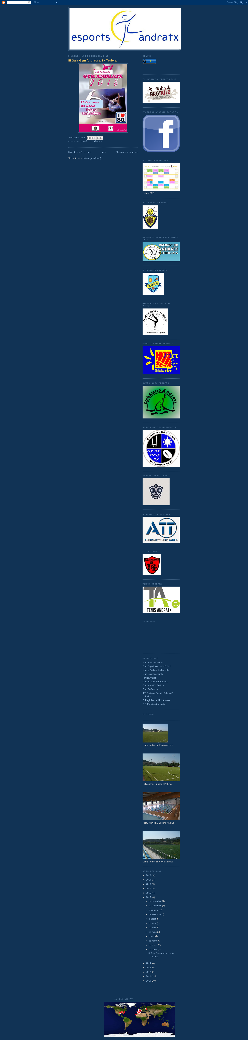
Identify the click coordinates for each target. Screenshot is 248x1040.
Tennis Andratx (150, 678)
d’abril (152, 936)
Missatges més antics (126, 152)
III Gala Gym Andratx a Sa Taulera (92, 60)
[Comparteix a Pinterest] (101, 138)
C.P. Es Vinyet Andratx (154, 704)
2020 (148, 875)
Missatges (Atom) (92, 158)
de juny (153, 927)
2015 (148, 897)
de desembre (155, 901)
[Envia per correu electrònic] (88, 138)
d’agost (153, 919)
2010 (148, 981)
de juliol (153, 923)
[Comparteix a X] (95, 138)
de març (153, 940)
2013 (148, 967)
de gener (153, 949)
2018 (148, 884)
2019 (148, 879)
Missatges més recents (79, 152)
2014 (148, 963)
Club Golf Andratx (151, 689)
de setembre (155, 914)
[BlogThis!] (91, 138)
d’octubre (153, 910)
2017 (148, 888)
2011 (148, 976)
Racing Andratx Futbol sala (156, 670)
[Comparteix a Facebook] (98, 138)
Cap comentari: (78, 138)
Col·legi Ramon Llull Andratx (156, 700)
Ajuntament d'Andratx (153, 662)
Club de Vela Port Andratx (155, 681)
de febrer (153, 945)
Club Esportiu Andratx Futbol (157, 666)
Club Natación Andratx (153, 685)
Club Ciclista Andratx (153, 674)
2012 (148, 972)
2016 (148, 893)
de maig (153, 932)
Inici (104, 152)
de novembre (155, 905)
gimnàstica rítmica (91, 141)
